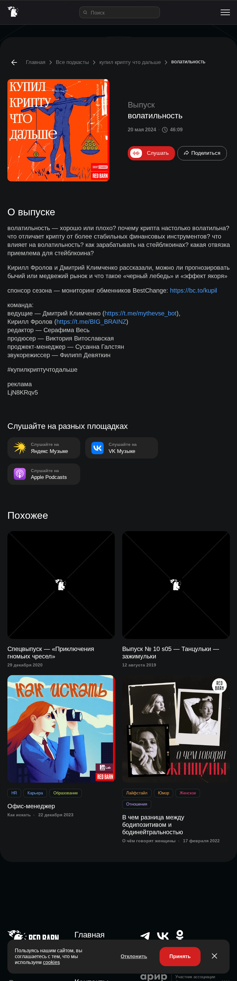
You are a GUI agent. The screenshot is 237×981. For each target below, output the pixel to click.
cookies (51, 962)
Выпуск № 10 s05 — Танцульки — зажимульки (170, 652)
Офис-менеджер (31, 806)
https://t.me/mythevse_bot (141, 313)
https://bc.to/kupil (193, 290)
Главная (35, 62)
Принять (180, 956)
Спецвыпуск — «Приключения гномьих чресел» (50, 652)
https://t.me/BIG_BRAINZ (91, 321)
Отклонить (134, 956)
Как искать (19, 814)
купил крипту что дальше (130, 62)
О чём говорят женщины (149, 840)
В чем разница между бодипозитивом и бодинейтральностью (153, 824)
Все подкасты (72, 62)
